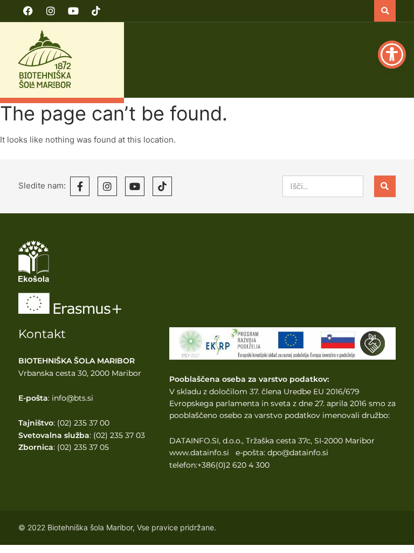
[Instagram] (50, 11)
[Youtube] (73, 11)
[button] (385, 11)
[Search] (385, 186)
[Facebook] (28, 11)
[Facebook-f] (79, 186)
